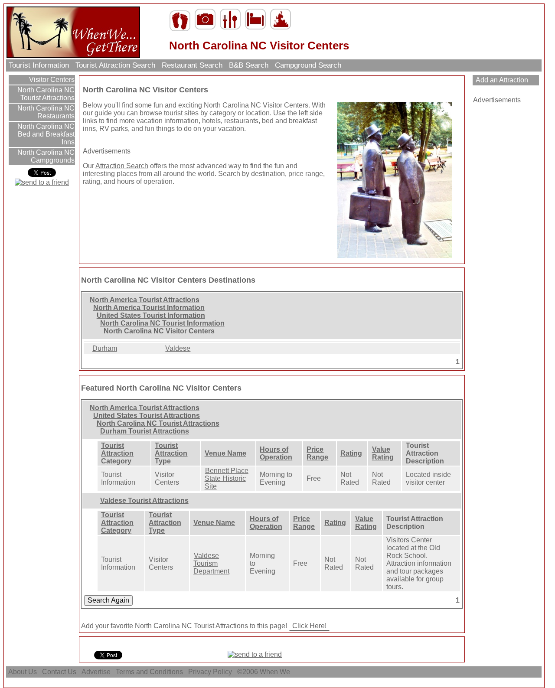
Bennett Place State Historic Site (226, 478)
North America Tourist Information (149, 307)
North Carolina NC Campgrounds (45, 156)
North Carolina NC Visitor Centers (159, 331)
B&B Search (249, 65)
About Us (23, 671)
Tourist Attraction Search (115, 65)
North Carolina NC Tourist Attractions (45, 93)
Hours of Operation (276, 453)
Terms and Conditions (149, 671)
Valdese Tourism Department (211, 563)
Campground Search (308, 65)
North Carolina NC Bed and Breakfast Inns (45, 134)
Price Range (317, 453)
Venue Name (225, 453)
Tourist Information (39, 65)
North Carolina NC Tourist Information (162, 323)
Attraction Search (121, 166)
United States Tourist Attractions (146, 415)
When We (276, 671)
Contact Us (59, 671)
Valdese (177, 348)
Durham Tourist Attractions (144, 431)
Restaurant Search (192, 65)
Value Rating (383, 453)
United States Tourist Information (151, 315)
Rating (351, 453)
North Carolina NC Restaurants (45, 112)
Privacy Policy (210, 671)
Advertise (96, 671)
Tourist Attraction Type (171, 453)
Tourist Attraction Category (117, 453)
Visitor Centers (51, 79)
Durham (104, 348)
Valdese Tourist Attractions (144, 500)
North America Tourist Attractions (144, 299)
